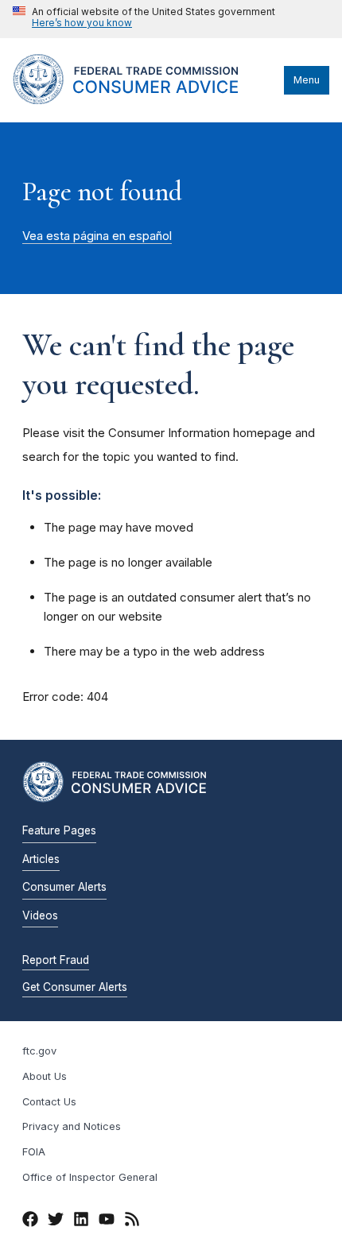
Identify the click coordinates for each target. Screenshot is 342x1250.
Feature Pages (59, 830)
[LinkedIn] (81, 1221)
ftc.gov (39, 1051)
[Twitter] (56, 1221)
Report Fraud (55, 960)
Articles (41, 859)
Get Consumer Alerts (74, 987)
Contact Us (49, 1102)
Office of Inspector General (89, 1177)
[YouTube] (107, 1221)
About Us (44, 1076)
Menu (306, 80)
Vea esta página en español (97, 236)
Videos (40, 915)
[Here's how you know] (144, 19)
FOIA (33, 1152)
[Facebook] (30, 1221)
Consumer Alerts (64, 886)
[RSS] (132, 1221)
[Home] (144, 100)
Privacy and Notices (71, 1126)
